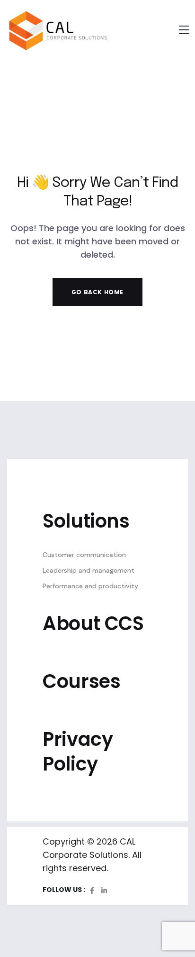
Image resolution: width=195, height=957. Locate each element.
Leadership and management (88, 570)
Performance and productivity (90, 586)
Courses (81, 681)
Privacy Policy (78, 751)
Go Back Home (97, 292)
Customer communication (84, 554)
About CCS (93, 623)
